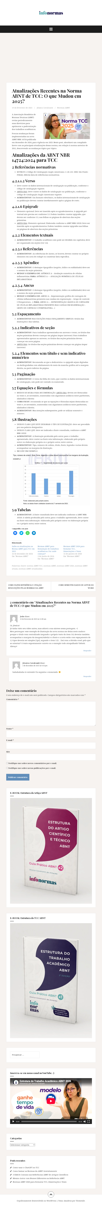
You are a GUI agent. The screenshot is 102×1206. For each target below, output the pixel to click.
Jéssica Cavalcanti (45, 107)
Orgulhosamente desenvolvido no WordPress (36, 1201)
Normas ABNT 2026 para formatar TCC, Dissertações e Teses (73, 548)
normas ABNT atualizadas (30, 568)
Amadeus (68, 1201)
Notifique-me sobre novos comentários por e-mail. (32, 763)
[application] (51, 1101)
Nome (9, 728)
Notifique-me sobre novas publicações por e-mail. (32, 768)
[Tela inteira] (88, 1121)
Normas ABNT (63, 107)
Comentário (12, 699)
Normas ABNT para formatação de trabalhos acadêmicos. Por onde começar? (48, 550)
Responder (87, 651)
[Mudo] (84, 1121)
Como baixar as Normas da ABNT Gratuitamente (35, 1171)
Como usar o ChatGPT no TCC (26, 1167)
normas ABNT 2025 (65, 565)
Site (8, 751)
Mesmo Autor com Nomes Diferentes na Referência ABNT (39, 1178)
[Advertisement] (51, 57)
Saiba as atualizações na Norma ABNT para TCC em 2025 (23, 548)
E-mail (10, 740)
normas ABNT (50, 565)
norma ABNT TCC (35, 565)
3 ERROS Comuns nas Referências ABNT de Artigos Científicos (40, 1174)
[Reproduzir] (13, 1121)
